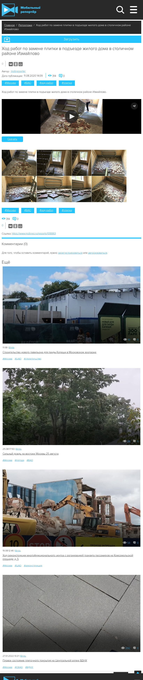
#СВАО (19, 667)
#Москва (10, 83)
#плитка (67, 83)
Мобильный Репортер (21, 10)
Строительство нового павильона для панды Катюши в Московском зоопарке (49, 352)
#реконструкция (33, 565)
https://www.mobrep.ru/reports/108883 (34, 233)
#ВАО (27, 83)
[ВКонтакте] (11, 64)
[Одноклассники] (16, 64)
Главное (9, 25)
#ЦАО (18, 358)
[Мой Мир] (20, 64)
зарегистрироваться (70, 252)
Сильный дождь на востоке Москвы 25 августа (31, 453)
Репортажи (25, 25)
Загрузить (71, 39)
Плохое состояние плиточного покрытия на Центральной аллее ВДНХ (45, 660)
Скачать (12, 139)
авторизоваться (97, 252)
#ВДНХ (29, 667)
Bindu (11, 347)
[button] (71, 116)
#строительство (32, 358)
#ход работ (46, 83)
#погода (19, 460)
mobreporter (18, 71)
